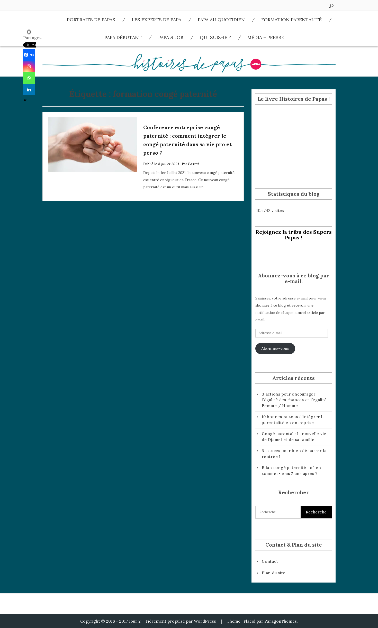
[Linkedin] (29, 89)
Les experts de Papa (156, 20)
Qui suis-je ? (215, 37)
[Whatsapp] (29, 78)
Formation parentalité (291, 20)
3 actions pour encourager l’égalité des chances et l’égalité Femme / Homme (294, 400)
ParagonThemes (280, 621)
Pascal (193, 164)
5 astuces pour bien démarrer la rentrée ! (294, 453)
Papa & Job (170, 37)
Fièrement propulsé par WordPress (181, 621)
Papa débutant (123, 37)
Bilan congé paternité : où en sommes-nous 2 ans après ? (291, 470)
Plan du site (273, 572)
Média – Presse (265, 37)
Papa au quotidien (221, 20)
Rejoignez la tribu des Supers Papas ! (294, 235)
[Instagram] (29, 66)
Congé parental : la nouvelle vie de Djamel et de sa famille (294, 436)
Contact (270, 561)
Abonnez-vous (275, 348)
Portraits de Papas (91, 20)
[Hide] (25, 100)
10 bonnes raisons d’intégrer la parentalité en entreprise (293, 419)
